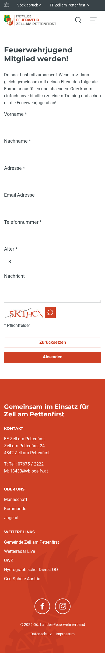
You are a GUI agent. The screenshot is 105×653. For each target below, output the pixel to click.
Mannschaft (15, 499)
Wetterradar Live (19, 551)
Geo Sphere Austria (22, 578)
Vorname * (15, 114)
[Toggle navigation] (93, 20)
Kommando (15, 508)
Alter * (11, 249)
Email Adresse (19, 195)
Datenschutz (41, 634)
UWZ (8, 560)
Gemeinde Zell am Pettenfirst (31, 542)
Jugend (11, 517)
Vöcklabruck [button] (27, 5)
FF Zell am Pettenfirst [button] (68, 5)
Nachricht (14, 276)
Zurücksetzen (52, 342)
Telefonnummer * (23, 222)
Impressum (65, 634)
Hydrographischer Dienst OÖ (31, 569)
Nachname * (17, 141)
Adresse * (14, 168)
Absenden (52, 356)
